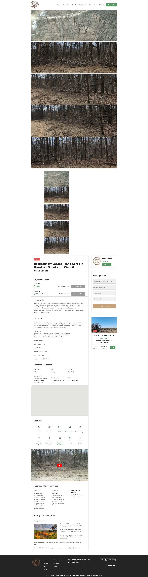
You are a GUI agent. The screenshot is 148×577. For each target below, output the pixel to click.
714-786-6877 (75, 562)
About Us (74, 5)
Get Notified (111, 5)
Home (59, 5)
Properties (66, 5)
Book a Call (107, 264)
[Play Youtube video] (59, 465)
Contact (101, 5)
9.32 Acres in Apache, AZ (104, 335)
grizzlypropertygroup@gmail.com (80, 559)
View (112, 347)
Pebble (100, 575)
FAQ (90, 5)
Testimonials (82, 5)
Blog (95, 5)
